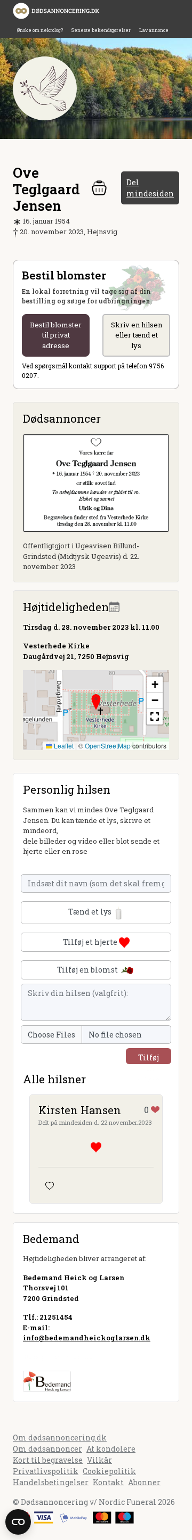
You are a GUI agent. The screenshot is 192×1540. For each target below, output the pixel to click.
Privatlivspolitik (45, 1471)
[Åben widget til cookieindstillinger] (18, 1522)
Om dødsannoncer (47, 1449)
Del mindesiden (150, 188)
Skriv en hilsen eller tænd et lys (136, 335)
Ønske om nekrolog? (40, 30)
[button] (96, 702)
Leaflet (63, 745)
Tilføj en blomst (88, 970)
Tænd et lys (90, 912)
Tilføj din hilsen (148, 1058)
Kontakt (108, 1482)
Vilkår (99, 1460)
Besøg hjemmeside (58, 1357)
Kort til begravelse (48, 1460)
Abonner (144, 1482)
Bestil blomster (56, 335)
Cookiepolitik (109, 1471)
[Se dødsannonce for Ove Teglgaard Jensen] (96, 482)
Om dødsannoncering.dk (60, 1437)
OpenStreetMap (108, 745)
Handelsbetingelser (51, 1482)
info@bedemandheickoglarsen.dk (86, 1338)
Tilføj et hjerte (91, 942)
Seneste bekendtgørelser (101, 30)
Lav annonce (154, 30)
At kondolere (110, 1449)
